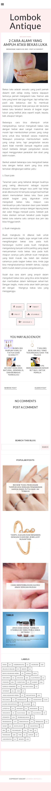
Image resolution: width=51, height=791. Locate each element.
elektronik (35, 678)
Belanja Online (9, 669)
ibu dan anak (28, 686)
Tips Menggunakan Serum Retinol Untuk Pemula (37, 369)
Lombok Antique (25, 21)
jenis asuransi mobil (11, 695)
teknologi (7, 735)
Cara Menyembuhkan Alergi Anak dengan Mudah (25, 586)
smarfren (34, 726)
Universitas (7, 739)
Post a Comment (36, 49)
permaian (39, 721)
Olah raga (21, 713)
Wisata (21, 739)
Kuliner (27, 704)
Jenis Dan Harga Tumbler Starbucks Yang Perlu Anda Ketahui (25, 630)
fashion (6, 682)
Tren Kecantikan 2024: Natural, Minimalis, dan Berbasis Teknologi (13, 370)
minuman (6, 713)
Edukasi (20, 678)
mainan (20, 708)
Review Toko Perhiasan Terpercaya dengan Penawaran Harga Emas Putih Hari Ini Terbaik (25, 488)
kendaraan (21, 699)
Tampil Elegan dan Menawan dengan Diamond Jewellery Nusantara (25, 537)
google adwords (9, 686)
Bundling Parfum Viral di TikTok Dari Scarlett (14, 351)
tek (30, 730)
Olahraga (37, 713)
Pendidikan (7, 721)
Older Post (41, 388)
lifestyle (6, 708)
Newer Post (10, 388)
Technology (17, 730)
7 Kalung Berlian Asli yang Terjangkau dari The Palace (37, 351)
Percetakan (24, 721)
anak (5, 664)
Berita (24, 669)
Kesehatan (37, 699)
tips (19, 735)
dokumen (6, 678)
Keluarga (6, 699)
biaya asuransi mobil (11, 673)
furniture (21, 682)
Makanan (33, 708)
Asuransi (34, 664)
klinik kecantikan (10, 704)
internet (6, 691)
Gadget (35, 682)
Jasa (18, 691)
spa (4, 730)
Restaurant (18, 726)
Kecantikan (25, 37)
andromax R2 (19, 664)
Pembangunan (23, 717)
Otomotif (6, 717)
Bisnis (28, 673)
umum (30, 735)
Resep (5, 726)
